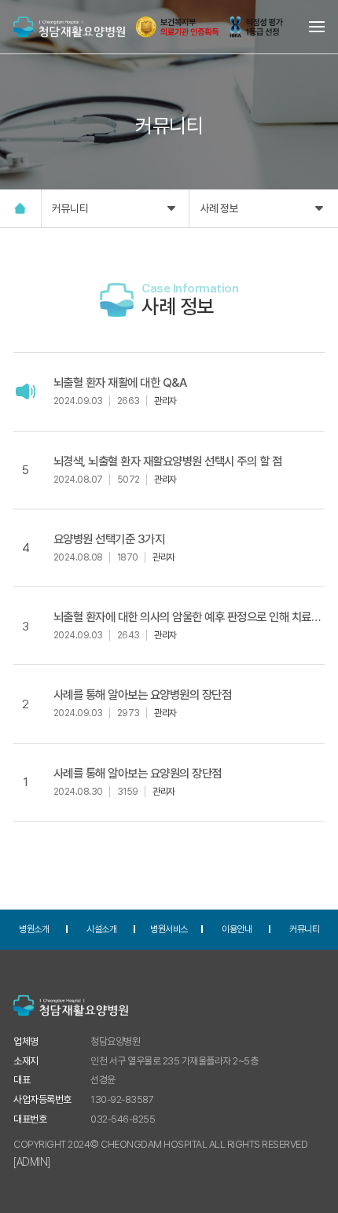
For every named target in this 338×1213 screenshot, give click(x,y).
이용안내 (237, 929)
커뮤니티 (70, 208)
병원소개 (34, 929)
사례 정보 (219, 208)
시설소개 (101, 929)
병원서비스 (169, 929)
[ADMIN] (31, 1162)
